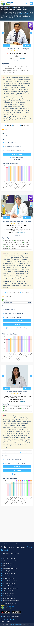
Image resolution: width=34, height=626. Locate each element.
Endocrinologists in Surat (9, 563)
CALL (7, 45)
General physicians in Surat (9, 571)
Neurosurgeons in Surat (9, 583)
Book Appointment (10, 143)
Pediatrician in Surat (8, 590)
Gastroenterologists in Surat (10, 568)
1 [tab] (14, 41)
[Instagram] (7, 619)
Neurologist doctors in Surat (10, 581)
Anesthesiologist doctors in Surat (11, 553)
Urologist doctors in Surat (9, 603)
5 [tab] (19, 41)
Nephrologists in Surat (8, 578)
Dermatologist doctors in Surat (10, 558)
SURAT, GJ (10, 7)
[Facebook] (1, 619)
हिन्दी (23, 7)
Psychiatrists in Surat (8, 595)
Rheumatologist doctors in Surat (11, 600)
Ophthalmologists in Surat (9, 585)
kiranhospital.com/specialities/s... (14, 317)
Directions (22, 58)
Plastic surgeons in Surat (9, 593)
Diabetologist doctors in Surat (10, 561)
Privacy (3, 621)
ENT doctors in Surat (8, 566)
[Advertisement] (17, 525)
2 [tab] (15, 41)
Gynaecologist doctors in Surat (10, 573)
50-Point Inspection (24, 13)
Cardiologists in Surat (8, 556)
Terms (8, 621)
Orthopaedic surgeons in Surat (10, 588)
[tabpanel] (17, 33)
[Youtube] (10, 619)
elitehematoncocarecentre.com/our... (14, 150)
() (21, 50)
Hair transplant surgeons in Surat (11, 576)
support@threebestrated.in (12, 616)
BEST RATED (4, 7)
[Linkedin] (13, 619)
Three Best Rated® (16, 624)
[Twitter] (4, 619)
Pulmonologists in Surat (9, 598)
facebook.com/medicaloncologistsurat (15, 463)
